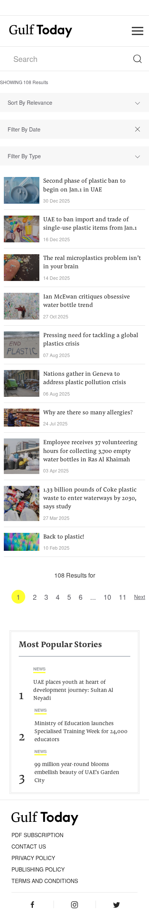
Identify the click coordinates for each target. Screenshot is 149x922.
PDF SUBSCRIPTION (37, 835)
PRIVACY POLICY (33, 858)
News (39, 669)
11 (122, 597)
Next (139, 597)
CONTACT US (28, 846)
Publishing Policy (38, 869)
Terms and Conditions (44, 881)
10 (107, 597)
